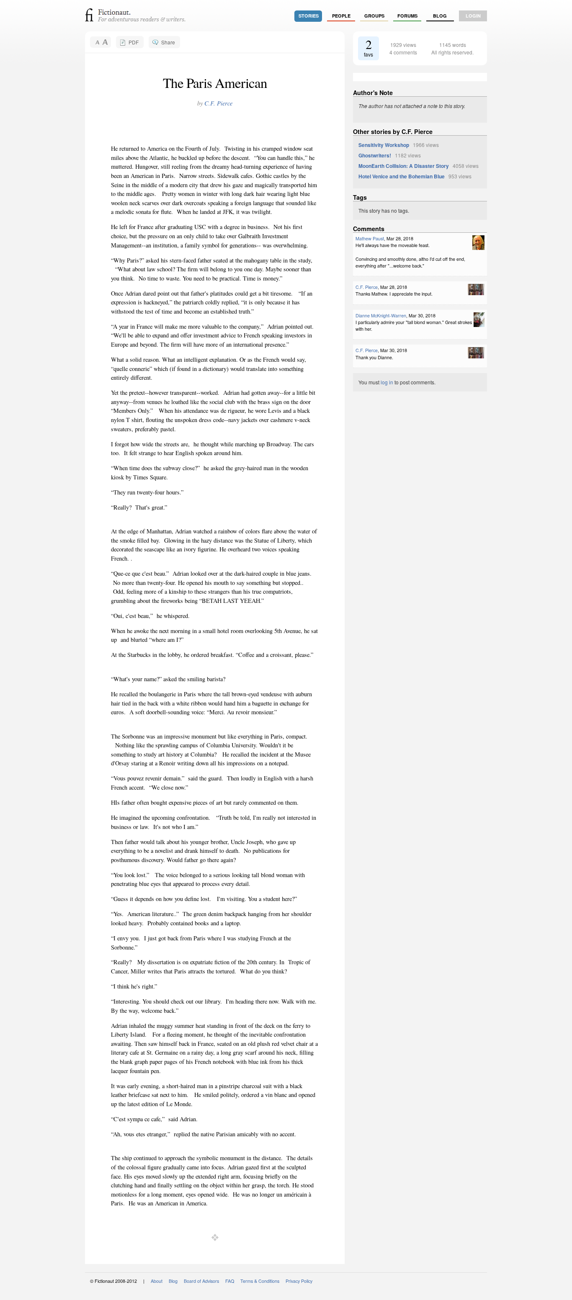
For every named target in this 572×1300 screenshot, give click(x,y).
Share (168, 42)
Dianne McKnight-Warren (381, 315)
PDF (134, 42)
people (341, 16)
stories (309, 16)
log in (387, 382)
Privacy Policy (299, 1281)
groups (374, 16)
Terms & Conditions (259, 1281)
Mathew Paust (370, 238)
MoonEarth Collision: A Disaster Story (403, 166)
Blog (440, 16)
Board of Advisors (201, 1281)
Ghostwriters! (374, 155)
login (473, 16)
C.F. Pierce (218, 103)
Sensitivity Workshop (383, 145)
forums (407, 16)
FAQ (229, 1281)
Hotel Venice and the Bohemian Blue (401, 176)
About (156, 1281)
